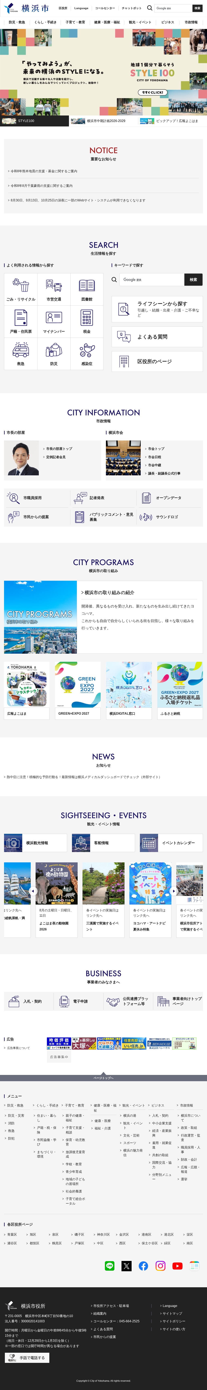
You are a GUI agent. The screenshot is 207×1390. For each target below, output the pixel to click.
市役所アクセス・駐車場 (111, 1306)
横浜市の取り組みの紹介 (109, 592)
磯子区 (79, 1234)
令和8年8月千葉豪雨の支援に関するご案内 (42, 185)
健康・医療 (103, 1121)
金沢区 (124, 1234)
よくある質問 (103, 1329)
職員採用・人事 (190, 1150)
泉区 (55, 1234)
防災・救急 (15, 1105)
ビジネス (157, 1105)
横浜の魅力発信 (133, 1153)
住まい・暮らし (46, 1118)
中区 (100, 1243)
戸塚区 (79, 1243)
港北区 (169, 1234)
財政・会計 (189, 1159)
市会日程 (154, 457)
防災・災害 (16, 1115)
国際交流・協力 (162, 1165)
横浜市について (190, 1118)
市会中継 (154, 465)
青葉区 (12, 1234)
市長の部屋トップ (59, 448)
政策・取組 (189, 1127)
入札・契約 (160, 1115)
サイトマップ (172, 1313)
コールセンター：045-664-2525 (116, 1321)
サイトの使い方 (174, 1329)
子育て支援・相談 (75, 1130)
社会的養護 (74, 1191)
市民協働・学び (46, 1142)
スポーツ (129, 1143)
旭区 (33, 1234)
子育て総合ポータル (75, 1201)
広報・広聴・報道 (190, 1169)
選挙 (184, 1179)
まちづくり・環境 (46, 1154)
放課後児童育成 (75, 1154)
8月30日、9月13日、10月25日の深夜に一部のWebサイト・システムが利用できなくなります (78, 200)
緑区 (167, 1243)
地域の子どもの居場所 (75, 1181)
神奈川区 (103, 1234)
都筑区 (34, 1243)
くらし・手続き (47, 1105)
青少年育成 (74, 1171)
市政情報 (186, 1105)
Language (170, 1306)
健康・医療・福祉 (105, 1108)
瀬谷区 (12, 1243)
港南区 (146, 1234)
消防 (11, 1123)
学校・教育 (74, 1164)
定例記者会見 (56, 457)
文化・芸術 (131, 1135)
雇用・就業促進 (162, 1145)
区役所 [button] (63, 8)
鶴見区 (57, 1243)
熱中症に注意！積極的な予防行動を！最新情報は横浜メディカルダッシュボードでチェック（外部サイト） (84, 777)
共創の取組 (160, 1155)
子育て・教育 (74, 1105)
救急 (11, 1130)
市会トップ (156, 448)
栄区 (190, 1234)
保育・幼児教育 (75, 1142)
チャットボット (132, 8)
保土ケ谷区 (150, 1243)
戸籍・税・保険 (46, 1130)
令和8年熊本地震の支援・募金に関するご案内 (44, 171)
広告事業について (18, 1048)
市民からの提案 (104, 1337)
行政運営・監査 (190, 1138)
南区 (190, 1243)
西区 (122, 1243)
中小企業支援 (162, 1123)
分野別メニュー (162, 1177)
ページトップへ (103, 1078)
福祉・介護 (103, 1128)
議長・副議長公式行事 (164, 473)
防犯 (11, 1138)
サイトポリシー (174, 1321)
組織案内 (99, 1313)
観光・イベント (134, 1105)
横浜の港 (129, 1115)
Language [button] (81, 8)
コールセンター (105, 8)
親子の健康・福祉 (75, 1118)
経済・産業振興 (162, 1133)
